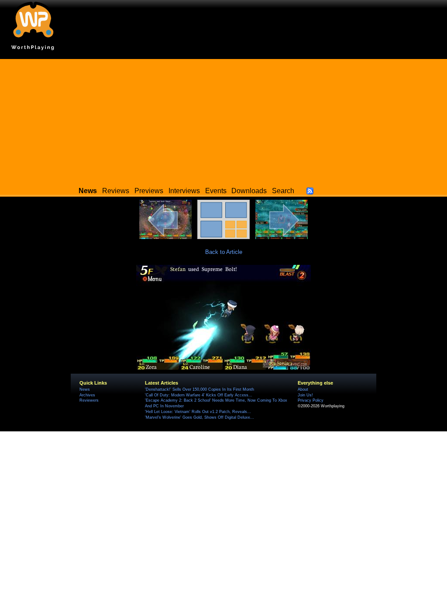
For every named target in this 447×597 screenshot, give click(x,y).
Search (283, 190)
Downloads (249, 190)
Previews (148, 190)
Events (216, 190)
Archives (87, 395)
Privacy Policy (310, 400)
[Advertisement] (223, 120)
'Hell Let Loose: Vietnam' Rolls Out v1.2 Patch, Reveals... (198, 412)
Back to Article (223, 252)
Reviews (115, 190)
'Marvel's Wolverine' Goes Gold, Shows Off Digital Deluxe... (199, 417)
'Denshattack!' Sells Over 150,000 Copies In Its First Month (199, 389)
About (303, 389)
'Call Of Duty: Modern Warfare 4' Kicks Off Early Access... (198, 395)
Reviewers (89, 400)
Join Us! (305, 395)
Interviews (184, 190)
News (84, 389)
